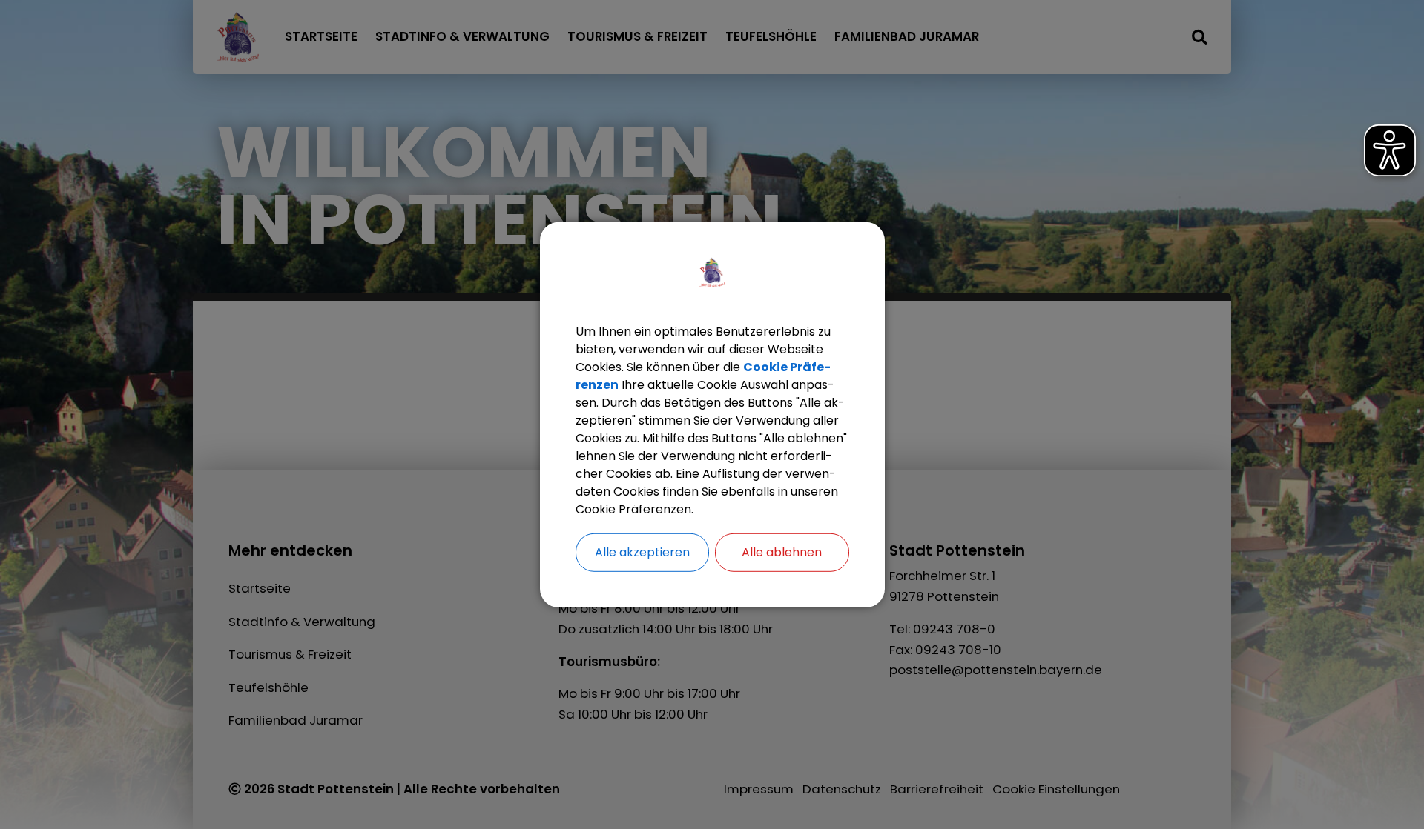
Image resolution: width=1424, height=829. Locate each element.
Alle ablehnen (782, 551)
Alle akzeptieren (642, 551)
